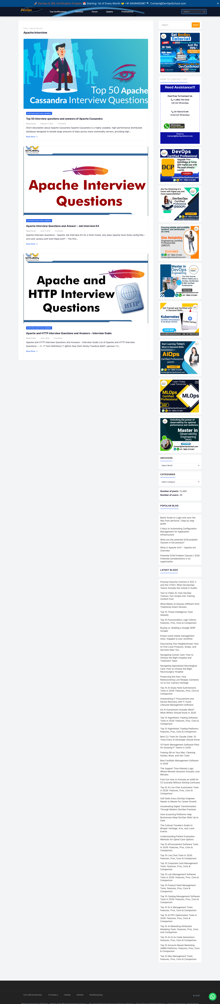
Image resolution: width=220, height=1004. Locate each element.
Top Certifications (32, 995)
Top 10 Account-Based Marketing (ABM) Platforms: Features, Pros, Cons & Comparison (180, 948)
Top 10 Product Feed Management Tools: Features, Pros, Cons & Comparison (178, 888)
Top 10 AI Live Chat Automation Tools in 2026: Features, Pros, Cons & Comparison (179, 790)
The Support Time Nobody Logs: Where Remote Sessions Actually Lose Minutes (180, 771)
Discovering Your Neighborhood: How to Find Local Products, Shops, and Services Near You (179, 646)
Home (25, 28)
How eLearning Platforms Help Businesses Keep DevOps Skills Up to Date (179, 817)
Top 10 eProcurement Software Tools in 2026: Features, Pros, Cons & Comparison (179, 847)
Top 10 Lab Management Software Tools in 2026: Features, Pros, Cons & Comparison (179, 877)
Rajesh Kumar (31, 124)
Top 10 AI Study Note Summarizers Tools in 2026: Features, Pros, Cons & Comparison (179, 691)
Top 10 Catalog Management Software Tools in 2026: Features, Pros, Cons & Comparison (180, 899)
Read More (32, 137)
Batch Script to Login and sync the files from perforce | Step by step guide (177, 520)
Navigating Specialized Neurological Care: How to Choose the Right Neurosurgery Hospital (178, 668)
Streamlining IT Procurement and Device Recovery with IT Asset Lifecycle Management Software (177, 701)
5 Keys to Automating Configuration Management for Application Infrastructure (178, 531)
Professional (96, 995)
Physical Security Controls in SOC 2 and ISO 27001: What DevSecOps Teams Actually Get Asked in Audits (178, 585)
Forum (67, 995)
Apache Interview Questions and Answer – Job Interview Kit (62, 226)
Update (80, 995)
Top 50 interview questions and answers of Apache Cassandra (64, 118)
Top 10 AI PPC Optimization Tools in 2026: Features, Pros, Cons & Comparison (178, 918)
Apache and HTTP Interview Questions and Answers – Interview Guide (69, 333)
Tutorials (53, 995)
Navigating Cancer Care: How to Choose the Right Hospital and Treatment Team (176, 658)
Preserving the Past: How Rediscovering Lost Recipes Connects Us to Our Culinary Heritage (179, 679)
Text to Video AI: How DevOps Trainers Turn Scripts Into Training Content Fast (177, 596)
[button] (212, 996)
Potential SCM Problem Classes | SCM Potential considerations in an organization (180, 558)
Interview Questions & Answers (39, 113)
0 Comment (62, 124)
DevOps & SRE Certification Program (60, 3)
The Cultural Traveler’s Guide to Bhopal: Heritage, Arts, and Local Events (177, 828)
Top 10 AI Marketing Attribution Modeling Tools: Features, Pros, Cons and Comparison (179, 929)
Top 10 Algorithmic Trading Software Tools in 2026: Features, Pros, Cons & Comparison (179, 720)
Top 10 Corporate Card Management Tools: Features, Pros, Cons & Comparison (179, 866)
